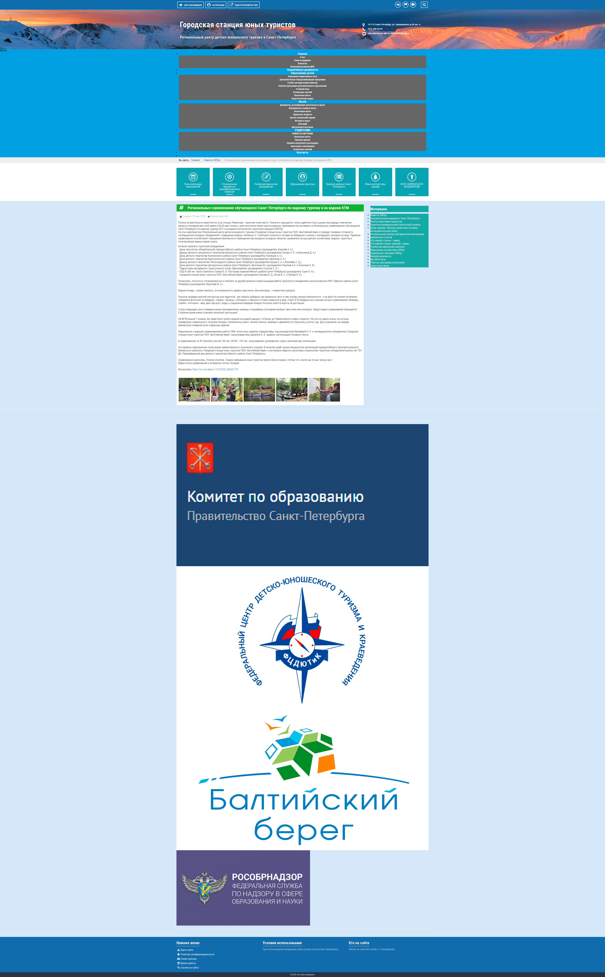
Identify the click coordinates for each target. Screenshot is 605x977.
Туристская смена (379, 265)
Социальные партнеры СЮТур (386, 253)
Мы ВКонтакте (378, 259)
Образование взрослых (302, 184)
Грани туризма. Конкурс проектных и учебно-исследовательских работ (394, 229)
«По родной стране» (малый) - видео (389, 243)
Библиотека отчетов (381, 237)
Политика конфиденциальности (197, 954)
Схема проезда (189, 958)
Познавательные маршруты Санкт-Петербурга (395, 218)
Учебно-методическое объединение (266, 185)
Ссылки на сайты (190, 967)
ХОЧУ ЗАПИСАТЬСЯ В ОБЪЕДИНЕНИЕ (411, 185)
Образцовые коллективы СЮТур (387, 249)
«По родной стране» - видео (385, 240)
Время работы (188, 963)
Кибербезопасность (380, 256)
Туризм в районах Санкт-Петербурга (339, 185)
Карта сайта (187, 949)
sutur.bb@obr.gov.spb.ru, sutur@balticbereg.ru (388, 33)
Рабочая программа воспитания (387, 262)
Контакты (302, 152)
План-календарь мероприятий (193, 185)
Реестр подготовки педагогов (386, 221)
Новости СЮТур (378, 215)
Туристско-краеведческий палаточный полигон (395, 224)
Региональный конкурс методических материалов (397, 234)
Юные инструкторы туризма (375, 185)
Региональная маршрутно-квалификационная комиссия (229, 188)
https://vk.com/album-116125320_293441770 (215, 369)
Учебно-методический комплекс (387, 246)
